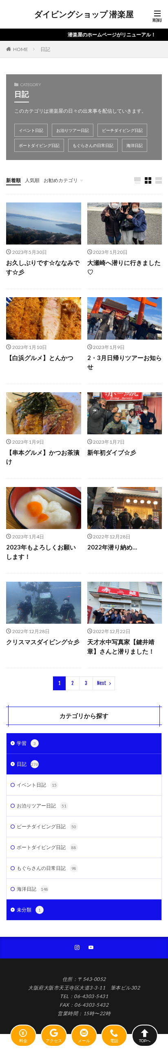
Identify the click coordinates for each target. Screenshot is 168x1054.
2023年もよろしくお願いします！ (41, 551)
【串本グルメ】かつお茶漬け (43, 457)
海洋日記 (134, 145)
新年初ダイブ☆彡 (111, 452)
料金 (23, 1040)
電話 (114, 1040)
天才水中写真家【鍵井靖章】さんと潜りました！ (121, 646)
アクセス (54, 1040)
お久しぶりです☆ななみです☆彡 (43, 267)
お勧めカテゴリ (61, 180)
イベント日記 (31, 130)
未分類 (29, 910)
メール (84, 1040)
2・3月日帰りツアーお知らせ (124, 362)
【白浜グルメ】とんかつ (39, 357)
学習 (26, 743)
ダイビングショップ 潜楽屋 (84, 14)
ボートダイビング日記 (39, 145)
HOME (20, 49)
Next (101, 683)
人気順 (32, 180)
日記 (45, 49)
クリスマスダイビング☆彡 (43, 641)
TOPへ (144, 1040)
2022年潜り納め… (112, 547)
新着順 (13, 180)
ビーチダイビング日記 (122, 130)
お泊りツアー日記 (72, 130)
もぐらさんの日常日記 (93, 145)
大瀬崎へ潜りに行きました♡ (124, 267)
